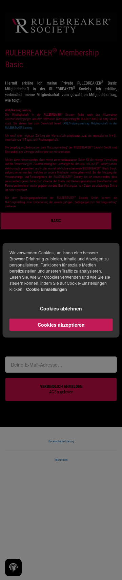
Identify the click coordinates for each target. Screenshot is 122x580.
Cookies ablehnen (61, 308)
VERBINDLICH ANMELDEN (61, 389)
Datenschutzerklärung (61, 441)
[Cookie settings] (13, 567)
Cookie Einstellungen (46, 289)
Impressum (61, 459)
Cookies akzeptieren (61, 324)
